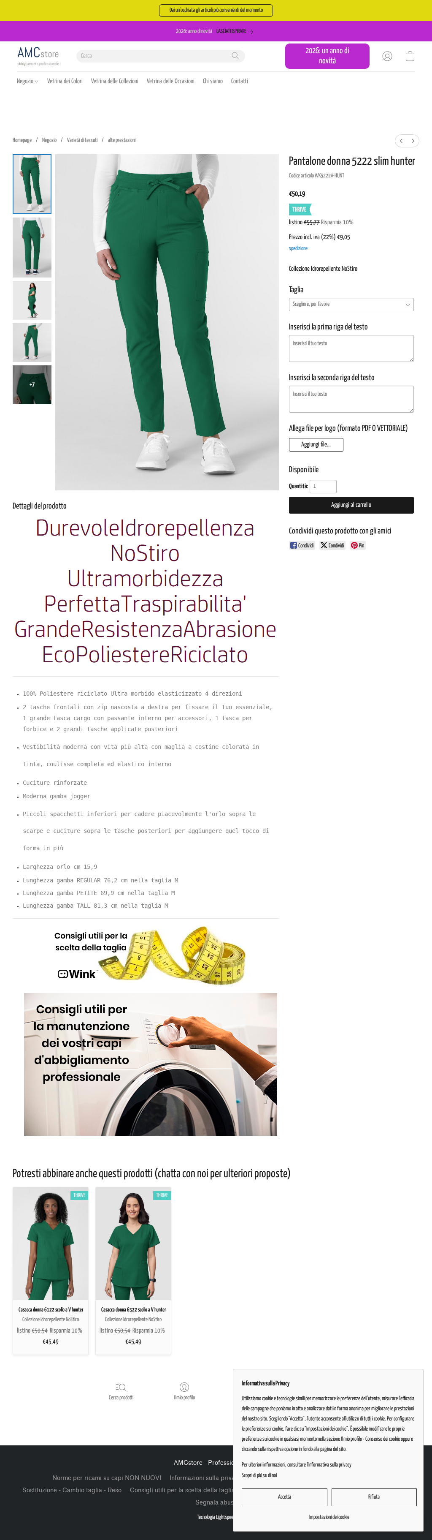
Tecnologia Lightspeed (216, 1517)
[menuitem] (401, 141)
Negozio (26, 81)
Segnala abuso (216, 1502)
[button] (216, 10)
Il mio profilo (184, 1398)
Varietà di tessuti (82, 140)
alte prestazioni (121, 140)
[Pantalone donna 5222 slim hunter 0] (32, 184)
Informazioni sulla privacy (205, 1478)
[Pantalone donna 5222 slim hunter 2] (32, 300)
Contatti (239, 81)
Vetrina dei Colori (65, 81)
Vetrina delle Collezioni (114, 81)
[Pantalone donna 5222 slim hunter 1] (32, 248)
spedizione (298, 248)
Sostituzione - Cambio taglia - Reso (72, 1490)
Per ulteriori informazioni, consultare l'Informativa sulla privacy (296, 1465)
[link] (236, 32)
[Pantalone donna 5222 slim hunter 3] (32, 342)
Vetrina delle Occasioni (170, 81)
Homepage (22, 140)
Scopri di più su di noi (259, 1475)
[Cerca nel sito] (235, 56)
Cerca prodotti (121, 1398)
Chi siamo (213, 81)
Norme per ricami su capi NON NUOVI (106, 1478)
